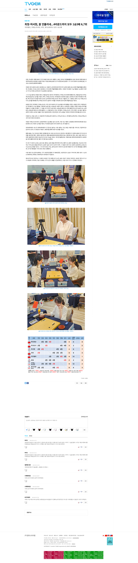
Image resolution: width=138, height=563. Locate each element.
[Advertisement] (56, 398)
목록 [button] (85, 383)
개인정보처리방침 (72, 535)
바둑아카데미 (97, 46)
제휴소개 (56, 535)
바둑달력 (52, 15)
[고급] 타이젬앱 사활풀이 (100, 56)
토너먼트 (60, 9)
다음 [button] (81, 383)
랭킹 (41, 9)
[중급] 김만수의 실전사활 (100, 54)
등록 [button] (84, 430)
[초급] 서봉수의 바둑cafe (100, 51)
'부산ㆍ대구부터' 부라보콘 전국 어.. (102, 77)
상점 (50, 9)
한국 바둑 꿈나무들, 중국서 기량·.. (102, 68)
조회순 (107, 65)
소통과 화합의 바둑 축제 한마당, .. (102, 73)
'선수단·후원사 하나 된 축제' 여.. (102, 70)
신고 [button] (85, 447)
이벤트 (54, 9)
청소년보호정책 (80, 535)
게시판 (45, 9)
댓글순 (110, 65)
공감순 (30, 436)
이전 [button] (77, 383)
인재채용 (61, 535)
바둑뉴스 (27, 15)
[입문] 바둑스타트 (98, 49)
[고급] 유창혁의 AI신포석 (100, 58)
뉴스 (26, 9)
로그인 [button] (111, 9)
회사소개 (46, 535)
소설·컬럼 (35, 9)
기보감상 (35, 15)
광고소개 (51, 535)
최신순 (26, 436)
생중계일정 (43, 15)
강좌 (30, 9)
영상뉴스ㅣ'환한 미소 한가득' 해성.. (102, 75)
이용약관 (65, 535)
